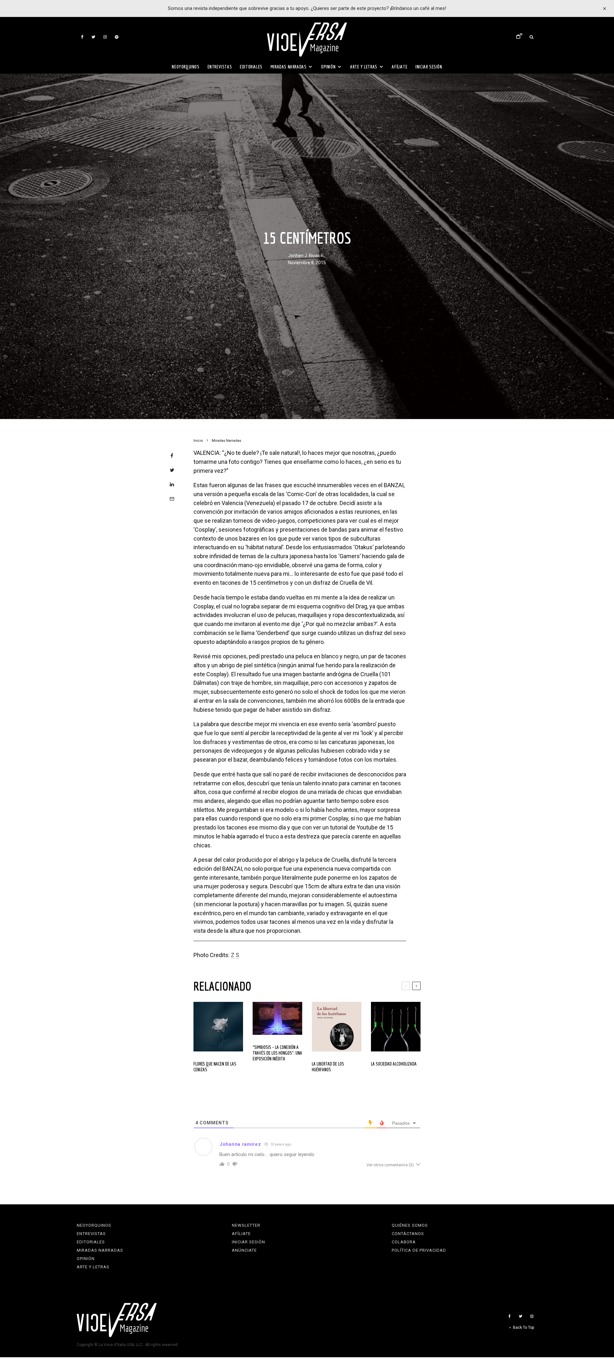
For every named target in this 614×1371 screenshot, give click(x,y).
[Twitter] (93, 37)
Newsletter (246, 1225)
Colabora (404, 1242)
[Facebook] (82, 37)
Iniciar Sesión (428, 66)
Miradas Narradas (289, 66)
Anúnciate (244, 1250)
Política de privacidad (419, 1250)
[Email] (172, 499)
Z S (235, 955)
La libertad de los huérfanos (328, 1066)
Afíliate (399, 66)
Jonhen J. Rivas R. (306, 255)
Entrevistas (220, 66)
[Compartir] (172, 455)
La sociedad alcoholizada (394, 1063)
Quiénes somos (410, 1225)
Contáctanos (408, 1233)
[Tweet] (172, 470)
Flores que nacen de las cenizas (214, 1066)
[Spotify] (117, 37)
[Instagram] (105, 37)
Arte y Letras (363, 66)
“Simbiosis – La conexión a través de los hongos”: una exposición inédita (277, 1052)
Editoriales (251, 66)
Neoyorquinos (185, 66)
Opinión (328, 66)
